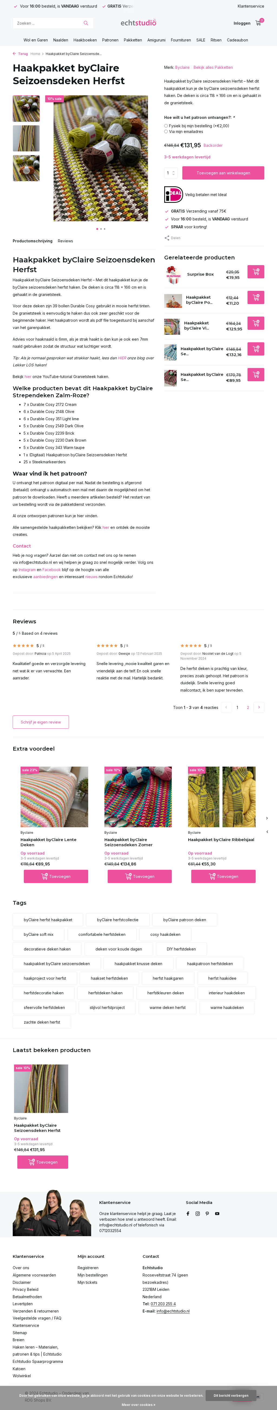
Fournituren (181, 40)
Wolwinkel (22, 1375)
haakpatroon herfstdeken (210, 963)
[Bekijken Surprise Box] (173, 275)
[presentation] (267, 831)
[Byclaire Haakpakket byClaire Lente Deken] (54, 797)
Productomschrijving (32, 241)
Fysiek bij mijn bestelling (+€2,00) (199, 125)
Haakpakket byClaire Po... (199, 300)
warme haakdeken (227, 1007)
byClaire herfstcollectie (117, 919)
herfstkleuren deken (165, 993)
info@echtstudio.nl (173, 1311)
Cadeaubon (237, 40)
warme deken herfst (168, 1007)
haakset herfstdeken (109, 978)
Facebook (51, 569)
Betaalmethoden (27, 1296)
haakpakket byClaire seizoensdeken (57, 963)
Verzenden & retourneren (36, 1311)
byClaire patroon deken (184, 919)
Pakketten (133, 40)
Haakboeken (85, 40)
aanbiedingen (45, 576)
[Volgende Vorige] (258, 707)
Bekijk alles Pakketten (213, 67)
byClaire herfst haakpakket (48, 919)
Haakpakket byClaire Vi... (196, 325)
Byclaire (182, 67)
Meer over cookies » (139, 1405)
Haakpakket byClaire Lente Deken (49, 842)
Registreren (88, 1267)
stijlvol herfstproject (107, 1007)
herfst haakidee (222, 978)
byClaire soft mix (39, 934)
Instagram (27, 569)
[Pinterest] (207, 1214)
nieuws (91, 576)
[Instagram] (198, 1214)
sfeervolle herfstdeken (44, 1007)
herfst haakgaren (168, 978)
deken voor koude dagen (118, 949)
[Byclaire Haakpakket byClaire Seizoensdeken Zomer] (138, 797)
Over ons (21, 1267)
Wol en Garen (36, 40)
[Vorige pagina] (226, 707)
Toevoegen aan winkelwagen (223, 173)
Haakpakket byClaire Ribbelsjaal (221, 839)
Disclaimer (22, 1282)
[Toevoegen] (256, 271)
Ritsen (216, 40)
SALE (200, 40)
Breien (18, 1339)
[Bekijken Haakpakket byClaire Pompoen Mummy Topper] (173, 301)
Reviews (65, 241)
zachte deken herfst (42, 1022)
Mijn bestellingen (93, 1275)
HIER (122, 358)
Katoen (19, 1368)
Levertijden (23, 1303)
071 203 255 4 (163, 1303)
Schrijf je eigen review (41, 722)
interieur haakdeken (227, 993)
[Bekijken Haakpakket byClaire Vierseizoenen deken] (172, 327)
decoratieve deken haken (47, 949)
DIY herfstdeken (181, 949)
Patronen (110, 40)
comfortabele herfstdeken (102, 934)
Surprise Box (200, 274)
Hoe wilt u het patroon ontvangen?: (199, 117)
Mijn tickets (87, 1282)
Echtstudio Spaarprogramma (38, 1361)
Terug (22, 54)
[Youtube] (217, 1214)
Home (35, 54)
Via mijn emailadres (186, 131)
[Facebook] (188, 1214)
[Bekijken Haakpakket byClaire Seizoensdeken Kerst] (170, 378)
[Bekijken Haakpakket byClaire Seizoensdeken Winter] (170, 352)
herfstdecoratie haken (44, 993)
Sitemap (20, 1332)
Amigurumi (156, 40)
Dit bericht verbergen (231, 1395)
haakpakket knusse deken (138, 963)
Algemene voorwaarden (34, 1275)
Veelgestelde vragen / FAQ (37, 1318)
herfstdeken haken (105, 993)
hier (28, 376)
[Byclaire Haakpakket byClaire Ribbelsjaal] (222, 797)
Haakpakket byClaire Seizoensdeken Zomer (128, 842)
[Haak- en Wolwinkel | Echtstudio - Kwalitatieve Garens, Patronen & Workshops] (138, 23)
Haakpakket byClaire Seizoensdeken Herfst (37, 1128)
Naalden (60, 40)
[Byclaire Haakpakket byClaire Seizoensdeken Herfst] (41, 1088)
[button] (97, 229)
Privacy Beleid (25, 1289)
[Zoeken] (86, 23)
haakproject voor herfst (45, 978)
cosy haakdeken (165, 934)
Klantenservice (251, 6)
